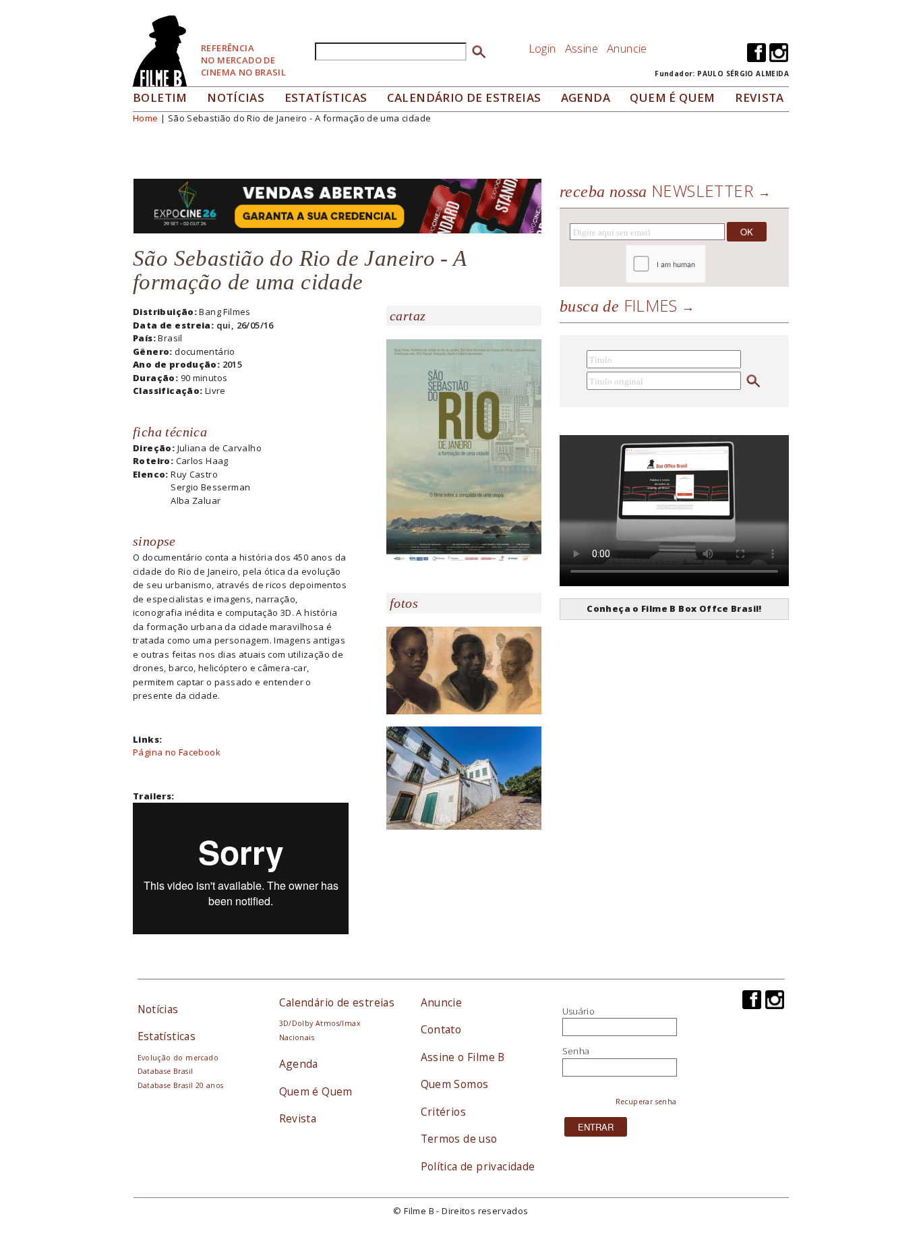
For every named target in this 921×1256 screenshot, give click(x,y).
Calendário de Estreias (464, 97)
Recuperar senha (646, 1101)
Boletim (160, 97)
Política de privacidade (478, 1166)
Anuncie (627, 48)
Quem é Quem (316, 1091)
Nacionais (297, 1037)
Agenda (585, 97)
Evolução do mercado (178, 1057)
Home (145, 118)
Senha (576, 1051)
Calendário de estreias (337, 1002)
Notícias (235, 97)
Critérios (444, 1111)
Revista (759, 97)
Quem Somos (455, 1084)
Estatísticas (326, 97)
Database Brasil (166, 1071)
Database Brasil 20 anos (181, 1085)
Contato (441, 1029)
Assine (581, 48)
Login (542, 48)
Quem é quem (672, 97)
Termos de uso (459, 1138)
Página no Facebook (176, 752)
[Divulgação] (463, 450)
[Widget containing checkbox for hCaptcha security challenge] (702, 264)
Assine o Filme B (463, 1057)
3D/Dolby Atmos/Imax (319, 1023)
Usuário (578, 1011)
